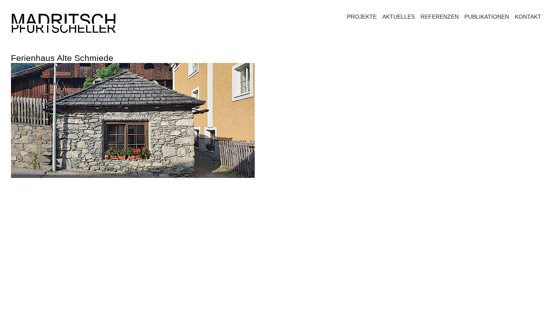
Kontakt (528, 16)
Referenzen (440, 16)
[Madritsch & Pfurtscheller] (64, 23)
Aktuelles (398, 16)
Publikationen (486, 16)
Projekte (362, 16)
